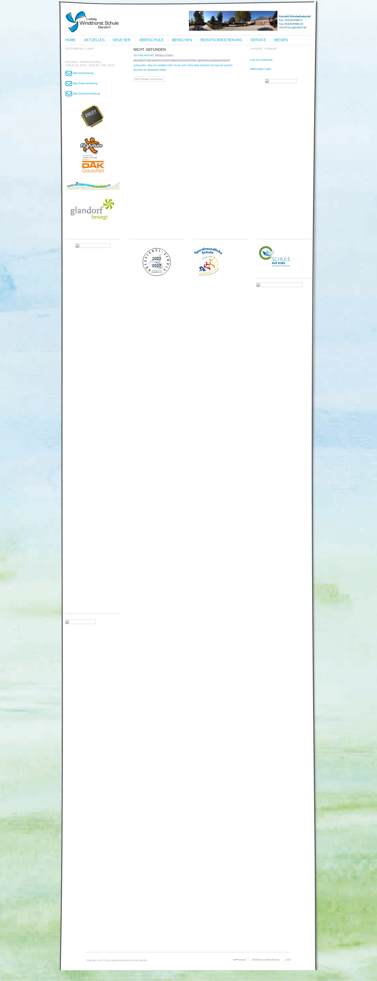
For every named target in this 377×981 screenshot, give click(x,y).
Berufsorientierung (221, 40)
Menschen (182, 40)
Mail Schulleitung (83, 73)
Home (70, 40)
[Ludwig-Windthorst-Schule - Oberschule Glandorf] (109, 21)
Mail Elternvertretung (85, 83)
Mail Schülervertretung (86, 93)
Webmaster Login (260, 69)
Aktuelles (94, 40)
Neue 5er (122, 40)
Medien (281, 40)
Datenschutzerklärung (265, 959)
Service (258, 40)
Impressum (239, 959)
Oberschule (151, 40)
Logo (288, 959)
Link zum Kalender (261, 59)
